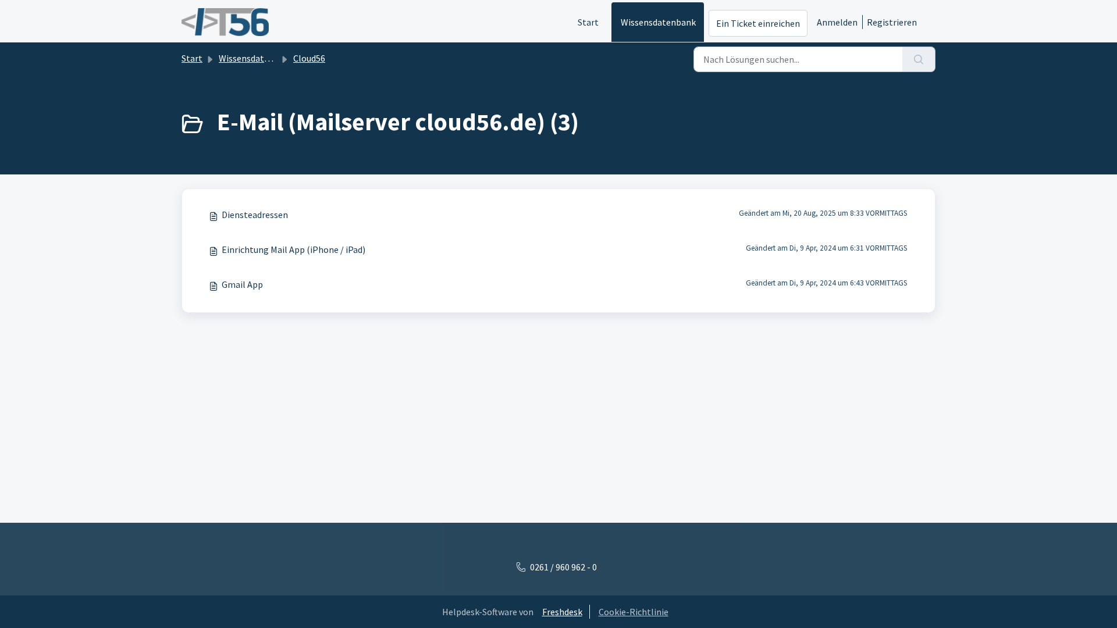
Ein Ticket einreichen (758, 23)
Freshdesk (562, 612)
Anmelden (837, 22)
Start (588, 22)
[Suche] (918, 59)
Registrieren (892, 22)
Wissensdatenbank (658, 22)
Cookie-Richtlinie (633, 612)
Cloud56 (309, 58)
